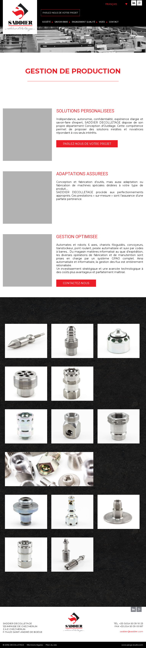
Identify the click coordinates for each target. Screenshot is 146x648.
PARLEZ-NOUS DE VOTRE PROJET (87, 143)
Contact (114, 22)
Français (111, 4)
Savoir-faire (61, 22)
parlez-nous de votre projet (60, 12)
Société (46, 22)
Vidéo (102, 22)
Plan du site (51, 645)
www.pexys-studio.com (132, 645)
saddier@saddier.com (131, 631)
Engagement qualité (83, 22)
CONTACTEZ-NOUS (76, 283)
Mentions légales (35, 645)
